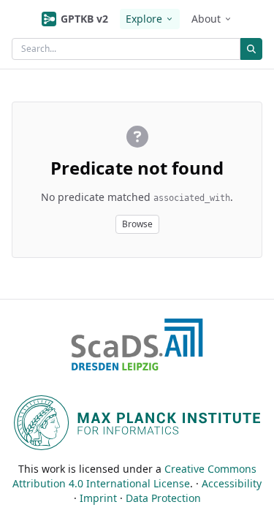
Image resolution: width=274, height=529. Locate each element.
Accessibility (232, 483)
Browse (137, 224)
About (206, 19)
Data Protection (163, 498)
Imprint (98, 498)
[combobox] (126, 49)
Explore (144, 19)
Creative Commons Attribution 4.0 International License (134, 476)
